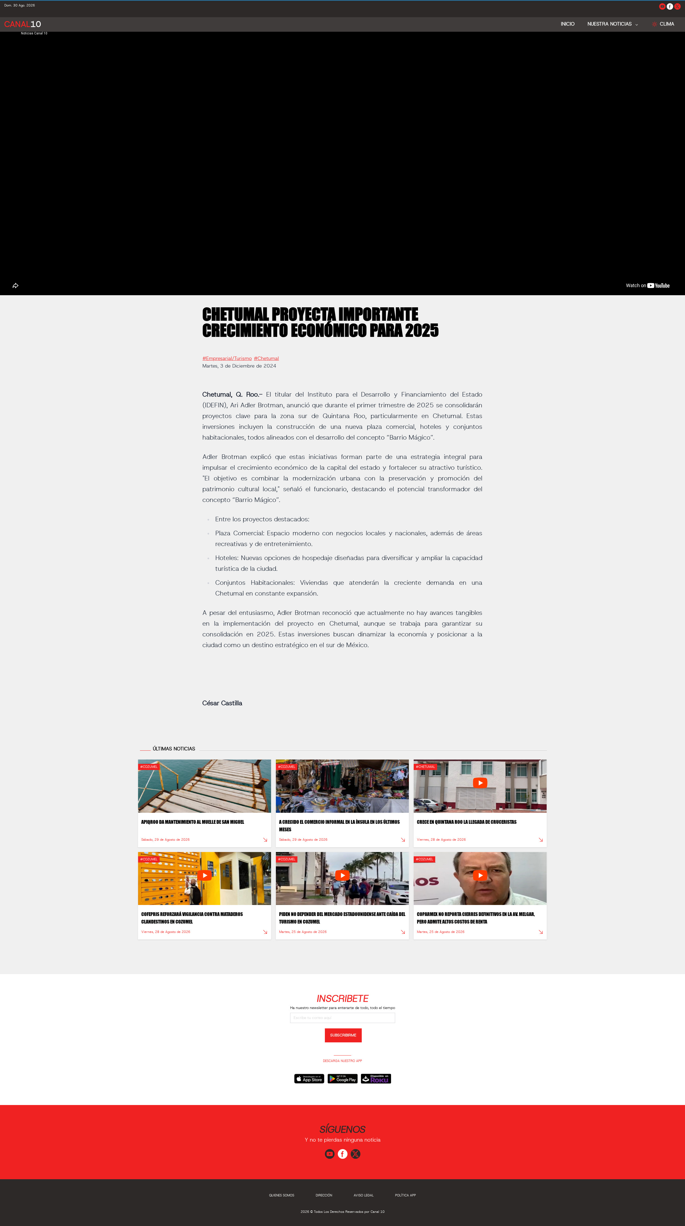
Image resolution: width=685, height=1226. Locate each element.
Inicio (568, 24)
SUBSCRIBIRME (343, 1035)
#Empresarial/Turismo (227, 358)
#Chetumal (266, 358)
